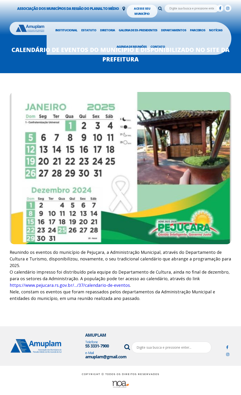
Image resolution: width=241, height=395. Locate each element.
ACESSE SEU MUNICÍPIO (142, 11)
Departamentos (173, 30)
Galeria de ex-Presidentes (138, 30)
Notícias (215, 30)
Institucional (66, 30)
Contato (157, 46)
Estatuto (88, 30)
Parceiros (197, 30)
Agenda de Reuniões (131, 46)
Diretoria (107, 30)
